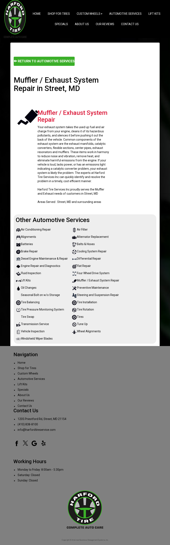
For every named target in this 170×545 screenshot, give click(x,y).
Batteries (27, 244)
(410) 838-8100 (28, 424)
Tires (80, 316)
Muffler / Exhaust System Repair (98, 280)
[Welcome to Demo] (15, 18)
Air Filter (82, 229)
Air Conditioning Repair (36, 229)
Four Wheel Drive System (93, 273)
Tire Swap (27, 316)
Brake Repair (29, 251)
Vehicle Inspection (33, 331)
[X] (25, 442)
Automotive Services (125, 13)
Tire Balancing (30, 302)
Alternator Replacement (93, 236)
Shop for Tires (59, 13)
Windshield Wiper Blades (37, 338)
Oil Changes (28, 287)
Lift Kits (154, 13)
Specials (61, 24)
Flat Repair (84, 266)
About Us (82, 24)
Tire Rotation (85, 309)
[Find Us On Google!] (34, 442)
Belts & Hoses (86, 244)
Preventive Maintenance (93, 287)
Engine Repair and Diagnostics (40, 266)
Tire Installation (87, 302)
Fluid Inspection (31, 273)
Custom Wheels (88, 13)
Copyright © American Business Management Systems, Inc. (85, 540)
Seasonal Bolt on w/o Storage (40, 295)
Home (37, 13)
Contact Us (130, 24)
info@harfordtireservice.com (37, 429)
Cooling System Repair (92, 251)
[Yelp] (43, 442)
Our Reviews (105, 24)
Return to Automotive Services (46, 61)
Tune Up (82, 324)
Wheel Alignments (89, 331)
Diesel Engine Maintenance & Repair (44, 258)
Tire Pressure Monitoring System (42, 309)
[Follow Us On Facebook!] (16, 442)
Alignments (28, 236)
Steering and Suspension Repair (98, 295)
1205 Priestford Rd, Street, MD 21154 (42, 419)
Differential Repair (89, 258)
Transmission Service (35, 324)
